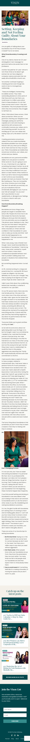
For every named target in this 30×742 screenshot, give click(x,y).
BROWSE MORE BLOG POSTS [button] (15, 677)
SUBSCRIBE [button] (15, 721)
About (17, 738)
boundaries (5, 42)
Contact (23, 738)
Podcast (7, 738)
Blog (12, 738)
